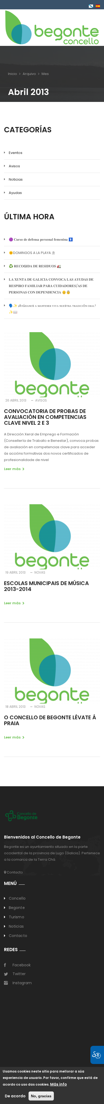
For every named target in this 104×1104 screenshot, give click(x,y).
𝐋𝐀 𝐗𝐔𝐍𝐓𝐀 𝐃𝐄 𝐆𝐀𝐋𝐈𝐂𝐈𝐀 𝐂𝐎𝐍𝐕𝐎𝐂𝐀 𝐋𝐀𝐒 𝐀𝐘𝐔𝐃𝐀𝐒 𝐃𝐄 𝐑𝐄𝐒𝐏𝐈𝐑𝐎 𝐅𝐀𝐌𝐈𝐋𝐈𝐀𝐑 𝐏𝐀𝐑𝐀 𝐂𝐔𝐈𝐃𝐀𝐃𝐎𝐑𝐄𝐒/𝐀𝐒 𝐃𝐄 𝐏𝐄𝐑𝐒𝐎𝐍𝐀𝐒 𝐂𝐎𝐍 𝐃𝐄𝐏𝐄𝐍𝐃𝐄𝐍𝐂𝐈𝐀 (51, 286)
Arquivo (29, 73)
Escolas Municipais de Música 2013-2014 (46, 586)
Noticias (16, 179)
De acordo (15, 1096)
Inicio (12, 73)
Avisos (14, 166)
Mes (45, 73)
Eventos (15, 152)
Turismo (16, 917)
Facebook (22, 965)
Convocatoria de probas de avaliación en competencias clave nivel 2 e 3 (45, 417)
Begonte (17, 907)
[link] (52, 27)
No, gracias (41, 1096)
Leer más (12, 468)
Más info (58, 1084)
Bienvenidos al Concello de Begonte (42, 837)
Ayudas (15, 192)
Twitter (19, 973)
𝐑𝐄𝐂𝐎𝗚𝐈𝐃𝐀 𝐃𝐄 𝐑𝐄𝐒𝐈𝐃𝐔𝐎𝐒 (35, 266)
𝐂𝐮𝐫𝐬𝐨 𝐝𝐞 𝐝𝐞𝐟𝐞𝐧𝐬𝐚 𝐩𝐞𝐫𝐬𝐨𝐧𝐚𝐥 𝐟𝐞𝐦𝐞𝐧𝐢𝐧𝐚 (41, 239)
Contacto (14, 872)
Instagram (22, 983)
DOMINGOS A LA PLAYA (32, 252)
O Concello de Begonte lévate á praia (50, 720)
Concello (17, 898)
